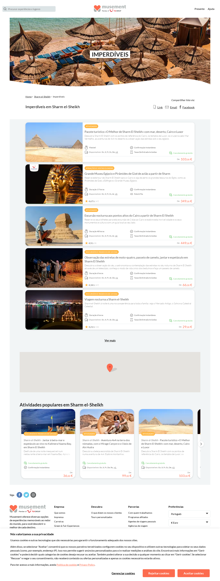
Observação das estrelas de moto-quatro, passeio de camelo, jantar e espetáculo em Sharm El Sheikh (136, 259)
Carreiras (59, 521)
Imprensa (58, 517)
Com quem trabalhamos (140, 512)
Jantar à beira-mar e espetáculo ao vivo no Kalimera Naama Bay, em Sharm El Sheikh (47, 444)
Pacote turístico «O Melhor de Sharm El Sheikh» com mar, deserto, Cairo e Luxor (134, 131)
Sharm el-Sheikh (42, 96)
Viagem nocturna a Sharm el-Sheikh (107, 299)
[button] (112, 368)
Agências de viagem (138, 525)
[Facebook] (19, 494)
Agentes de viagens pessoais (142, 521)
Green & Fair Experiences (66, 525)
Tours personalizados (101, 517)
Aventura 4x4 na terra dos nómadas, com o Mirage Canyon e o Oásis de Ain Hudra (106, 444)
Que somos (59, 512)
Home (28, 96)
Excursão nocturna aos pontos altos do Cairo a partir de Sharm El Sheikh (129, 215)
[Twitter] (26, 494)
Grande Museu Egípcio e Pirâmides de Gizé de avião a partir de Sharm (127, 173)
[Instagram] (33, 494)
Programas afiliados (138, 517)
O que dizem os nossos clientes (106, 512)
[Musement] (110, 9)
